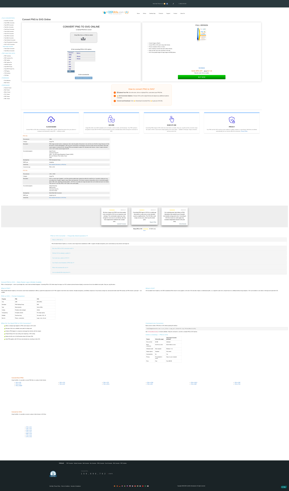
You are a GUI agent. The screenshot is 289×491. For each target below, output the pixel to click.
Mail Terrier (7, 82)
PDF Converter (69, 463)
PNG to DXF (62, 384)
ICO (70, 64)
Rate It (144, 230)
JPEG (70, 54)
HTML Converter (100, 463)
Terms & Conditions (65, 486)
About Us (182, 13)
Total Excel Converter (9, 29)
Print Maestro (7, 80)
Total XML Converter (9, 35)
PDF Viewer (7, 96)
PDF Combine (7, 55)
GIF (70, 62)
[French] (133, 486)
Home (138, 13)
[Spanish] (115, 486)
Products (161, 13)
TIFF (70, 59)
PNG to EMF (237, 382)
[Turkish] (135, 486)
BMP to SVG (29, 433)
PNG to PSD (237, 384)
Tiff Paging (6, 71)
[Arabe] (146, 486)
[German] (120, 486)
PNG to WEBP (19, 385)
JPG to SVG (29, 431)
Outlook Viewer (7, 87)
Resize (78, 56)
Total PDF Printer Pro (9, 68)
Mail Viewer (7, 90)
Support (168, 13)
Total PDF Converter (9, 25)
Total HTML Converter (9, 22)
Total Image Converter (8, 46)
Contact (175, 13)
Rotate (78, 58)
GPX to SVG (29, 436)
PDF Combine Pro (8, 58)
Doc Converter (93, 463)
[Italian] (125, 486)
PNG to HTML (150, 382)
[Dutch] (123, 486)
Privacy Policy (244, 131)
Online (144, 13)
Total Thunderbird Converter (10, 42)
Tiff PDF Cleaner (8, 64)
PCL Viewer (7, 94)
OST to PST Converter (9, 44)
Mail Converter (86, 463)
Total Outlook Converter (9, 40)
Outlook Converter (78, 463)
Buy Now (201, 77)
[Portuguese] (117, 486)
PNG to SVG (29, 430)
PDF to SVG (29, 427)
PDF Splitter (7, 60)
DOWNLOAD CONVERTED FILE (83, 78)
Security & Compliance (76, 486)
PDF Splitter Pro (8, 62)
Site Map (51, 486)
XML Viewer (7, 98)
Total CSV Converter (9, 33)
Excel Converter (108, 463)
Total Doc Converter (8, 27)
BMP (70, 57)
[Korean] (140, 486)
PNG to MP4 (150, 384)
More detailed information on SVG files (57, 197)
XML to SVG (29, 428)
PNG (70, 66)
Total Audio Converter (9, 48)
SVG (70, 71)
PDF (70, 69)
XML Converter (116, 463)
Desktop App (152, 13)
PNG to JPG (62, 382)
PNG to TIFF (106, 382)
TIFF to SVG (29, 435)
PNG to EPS (18, 384)
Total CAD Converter (9, 31)
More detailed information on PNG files (57, 164)
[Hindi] (138, 486)
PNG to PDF (18, 382)
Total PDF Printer (8, 66)
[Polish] (130, 486)
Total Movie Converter (9, 50)
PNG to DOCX (194, 382)
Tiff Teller (6, 75)
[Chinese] (143, 486)
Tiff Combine (7, 73)
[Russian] (128, 486)
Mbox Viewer (7, 92)
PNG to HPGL (106, 384)
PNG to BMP (194, 384)
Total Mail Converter (9, 38)
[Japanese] (148, 486)
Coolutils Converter (8, 20)
